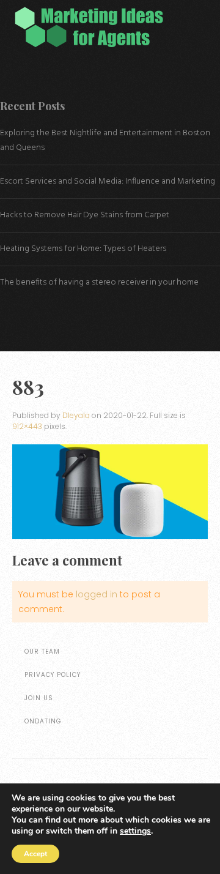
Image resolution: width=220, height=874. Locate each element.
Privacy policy (52, 674)
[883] (110, 492)
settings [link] (135, 831)
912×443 (27, 426)
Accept (35, 854)
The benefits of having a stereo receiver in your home (99, 282)
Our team (42, 651)
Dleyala (76, 415)
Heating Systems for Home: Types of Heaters (83, 249)
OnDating (43, 721)
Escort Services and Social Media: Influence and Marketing (107, 181)
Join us (38, 698)
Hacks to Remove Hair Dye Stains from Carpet (84, 215)
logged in (96, 594)
